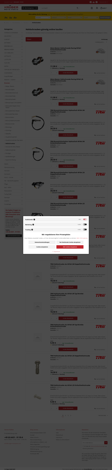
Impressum (56, 251)
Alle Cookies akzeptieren (70, 247)
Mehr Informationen (82, 238)
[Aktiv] (85, 219)
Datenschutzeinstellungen (42, 242)
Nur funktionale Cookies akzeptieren (70, 242)
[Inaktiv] (85, 224)
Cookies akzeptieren (42, 247)
